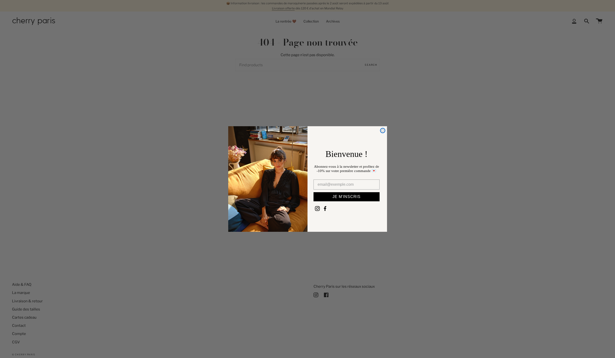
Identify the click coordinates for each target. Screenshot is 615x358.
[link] (317, 208)
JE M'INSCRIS (346, 197)
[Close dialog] (382, 130)
